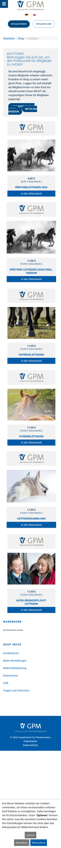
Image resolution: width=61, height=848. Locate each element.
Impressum (30, 741)
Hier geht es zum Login (21, 107)
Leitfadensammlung (31, 518)
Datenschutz (10, 675)
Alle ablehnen (22, 843)
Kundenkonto (11, 653)
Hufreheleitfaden (31, 354)
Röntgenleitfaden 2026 (31, 187)
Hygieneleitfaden (31, 436)
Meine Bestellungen (15, 660)
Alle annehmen (38, 843)
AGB (5, 683)
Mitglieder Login (44, 24)
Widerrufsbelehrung (14, 668)
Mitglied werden (19, 24)
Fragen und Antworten (16, 690)
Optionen (30, 835)
